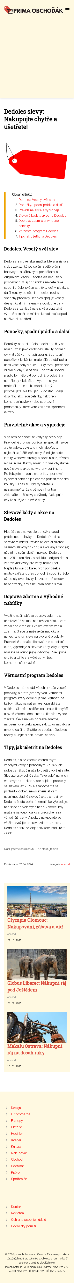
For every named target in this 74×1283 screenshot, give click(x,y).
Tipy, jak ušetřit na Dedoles (38, 236)
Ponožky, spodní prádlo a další (40, 205)
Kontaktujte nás (48, 849)
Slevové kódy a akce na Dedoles (42, 215)
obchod (65, 864)
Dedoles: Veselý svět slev (37, 200)
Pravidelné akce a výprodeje (39, 210)
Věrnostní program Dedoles (38, 231)
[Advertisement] (37, 54)
